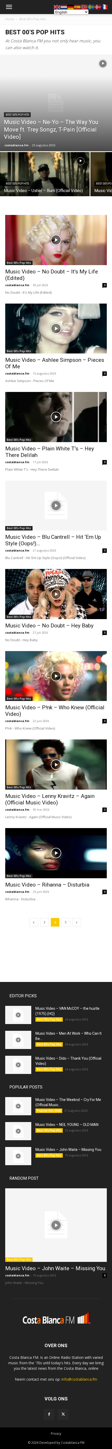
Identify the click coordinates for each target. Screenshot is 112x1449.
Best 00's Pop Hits (32, 19)
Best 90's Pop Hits (49, 1069)
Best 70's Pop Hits (49, 1019)
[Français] (104, 6)
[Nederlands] (64, 6)
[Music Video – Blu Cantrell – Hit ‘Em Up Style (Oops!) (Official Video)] (56, 506)
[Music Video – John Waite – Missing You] (18, 1156)
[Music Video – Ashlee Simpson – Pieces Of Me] (56, 329)
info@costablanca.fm (79, 1379)
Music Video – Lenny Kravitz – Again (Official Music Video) (50, 799)
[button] (9, 7)
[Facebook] (49, 1414)
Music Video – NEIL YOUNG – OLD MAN (66, 1125)
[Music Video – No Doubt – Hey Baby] (56, 594)
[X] (63, 1414)
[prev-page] (33, 922)
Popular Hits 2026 (49, 1110)
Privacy (56, 1433)
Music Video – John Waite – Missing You (68, 1150)
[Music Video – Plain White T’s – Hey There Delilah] (56, 417)
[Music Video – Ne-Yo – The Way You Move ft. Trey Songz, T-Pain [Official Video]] (56, 103)
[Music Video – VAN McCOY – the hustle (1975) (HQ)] (18, 1015)
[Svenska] (91, 6)
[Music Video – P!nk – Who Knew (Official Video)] (56, 676)
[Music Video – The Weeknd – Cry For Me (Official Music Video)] (18, 1106)
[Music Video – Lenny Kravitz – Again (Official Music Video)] (56, 764)
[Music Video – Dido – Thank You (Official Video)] (18, 1065)
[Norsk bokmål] (84, 6)
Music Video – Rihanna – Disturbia (47, 885)
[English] (57, 6)
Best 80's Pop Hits (49, 1044)
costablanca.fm (16, 145)
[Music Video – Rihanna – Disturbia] (56, 853)
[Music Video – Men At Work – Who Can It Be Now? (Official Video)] (18, 1040)
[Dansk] (98, 6)
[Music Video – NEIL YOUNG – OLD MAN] (18, 1131)
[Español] (77, 6)
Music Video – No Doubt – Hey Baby (49, 625)
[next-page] (76, 922)
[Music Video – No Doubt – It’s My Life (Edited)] (56, 240)
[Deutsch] (70, 6)
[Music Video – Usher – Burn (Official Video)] (45, 185)
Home (9, 19)
